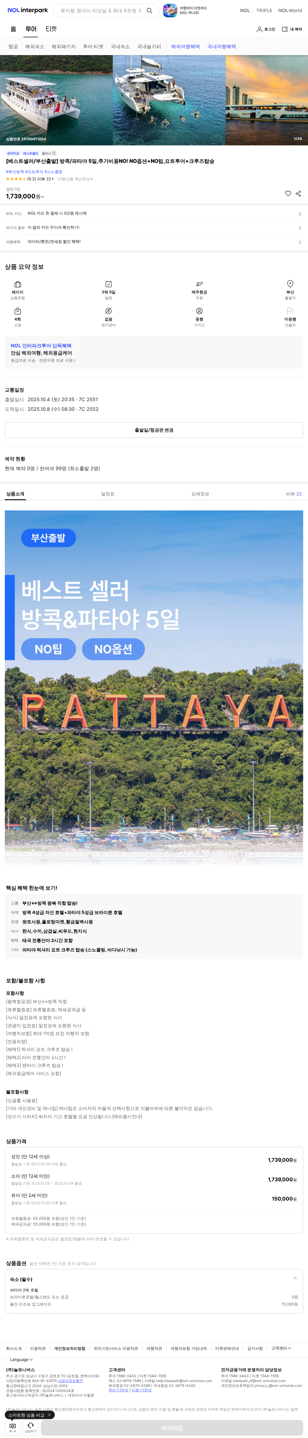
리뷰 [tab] (294, 494)
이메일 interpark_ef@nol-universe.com (253, 1380)
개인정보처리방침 (69, 1348)
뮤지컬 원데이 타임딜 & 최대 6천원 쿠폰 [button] (100, 11)
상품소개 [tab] (15, 494)
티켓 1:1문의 (142, 1390)
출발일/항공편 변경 (154, 430)
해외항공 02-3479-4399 (129, 1385)
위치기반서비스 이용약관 (116, 1348)
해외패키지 (64, 46)
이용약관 (38, 1348)
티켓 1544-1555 (153, 1376)
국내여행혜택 (221, 46)
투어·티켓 (93, 46)
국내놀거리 (149, 46)
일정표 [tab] (108, 494)
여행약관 (154, 1348)
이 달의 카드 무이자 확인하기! (53, 227)
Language (19, 1359)
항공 (13, 46)
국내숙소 (120, 46)
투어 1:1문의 (118, 1390)
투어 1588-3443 (122, 1376)
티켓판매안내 (227, 1348)
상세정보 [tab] (200, 494)
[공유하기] (298, 193)
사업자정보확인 (70, 1380)
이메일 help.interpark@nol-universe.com (178, 1380)
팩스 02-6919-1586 (125, 1380)
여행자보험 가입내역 (189, 1348)
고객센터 (279, 1348)
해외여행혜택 (185, 46)
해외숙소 (35, 46)
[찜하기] (288, 193)
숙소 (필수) (21, 1279)
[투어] (31, 29)
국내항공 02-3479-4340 (174, 1385)
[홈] (13, 29)
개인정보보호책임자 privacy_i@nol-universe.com (261, 1385)
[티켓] (51, 29)
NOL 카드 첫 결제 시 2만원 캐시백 (57, 213)
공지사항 (255, 1348)
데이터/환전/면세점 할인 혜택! (54, 241)
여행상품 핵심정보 (74, 178)
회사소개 (14, 1348)
